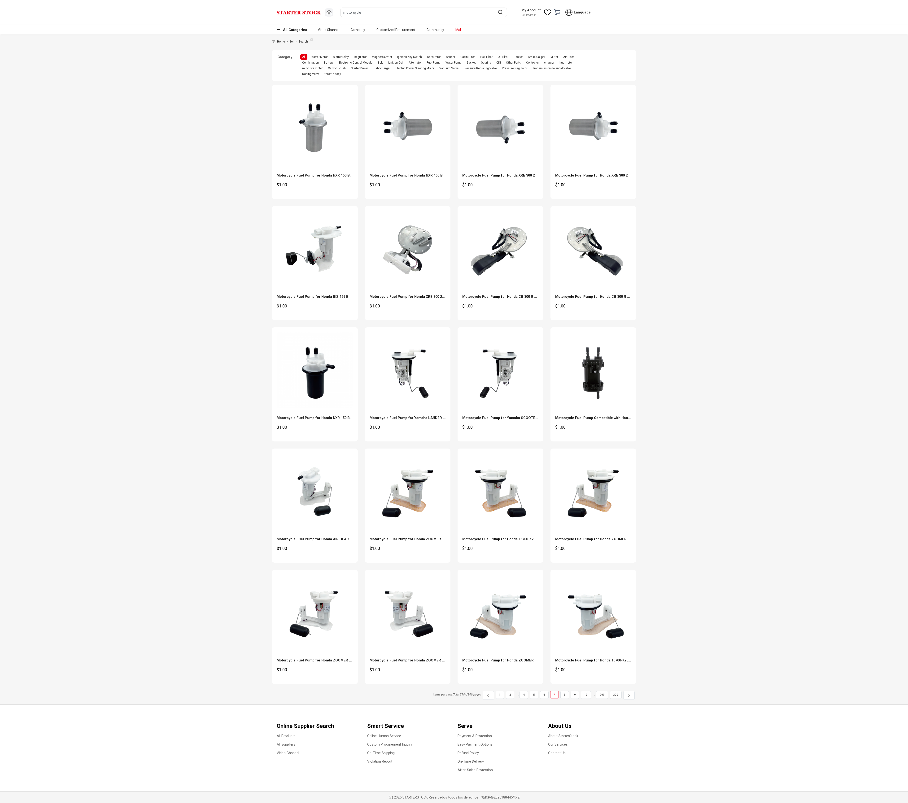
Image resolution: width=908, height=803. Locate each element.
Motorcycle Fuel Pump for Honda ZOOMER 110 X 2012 (321, 660)
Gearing (486, 62)
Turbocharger (381, 68)
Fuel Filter (486, 57)
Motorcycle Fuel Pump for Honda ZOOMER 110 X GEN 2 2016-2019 (610, 539)
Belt (380, 62)
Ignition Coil (395, 62)
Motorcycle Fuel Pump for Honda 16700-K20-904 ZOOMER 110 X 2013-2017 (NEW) (529, 539)
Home (281, 41)
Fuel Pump (433, 62)
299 (602, 694)
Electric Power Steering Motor (415, 68)
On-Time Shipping (381, 753)
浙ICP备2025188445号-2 (500, 797)
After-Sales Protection (475, 770)
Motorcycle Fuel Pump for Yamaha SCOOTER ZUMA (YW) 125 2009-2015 (522, 418)
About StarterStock (563, 736)
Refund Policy (468, 753)
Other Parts (513, 62)
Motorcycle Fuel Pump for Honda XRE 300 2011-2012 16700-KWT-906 (611, 175)
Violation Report (379, 761)
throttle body (333, 74)
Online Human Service (384, 736)
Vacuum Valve (448, 68)
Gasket (518, 57)
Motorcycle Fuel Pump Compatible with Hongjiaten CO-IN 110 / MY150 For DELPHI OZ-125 (629, 418)
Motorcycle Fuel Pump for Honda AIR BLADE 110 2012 (321, 539)
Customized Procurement (395, 30)
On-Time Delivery (471, 761)
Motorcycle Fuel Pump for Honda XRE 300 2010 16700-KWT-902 (514, 175)
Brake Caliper (536, 57)
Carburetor (434, 57)
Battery (328, 62)
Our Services (558, 744)
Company (358, 30)
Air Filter (568, 57)
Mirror (554, 57)
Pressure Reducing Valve (480, 68)
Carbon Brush (337, 68)
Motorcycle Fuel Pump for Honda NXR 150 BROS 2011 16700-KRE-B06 (334, 175)
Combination (310, 62)
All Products (286, 736)
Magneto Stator (382, 57)
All (304, 57)
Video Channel (328, 30)
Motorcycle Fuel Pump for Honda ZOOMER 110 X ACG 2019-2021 (423, 660)
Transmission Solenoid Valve (552, 68)
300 (615, 694)
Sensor (450, 57)
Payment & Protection (475, 736)
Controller (532, 62)
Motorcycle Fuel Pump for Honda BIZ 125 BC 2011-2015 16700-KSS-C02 (336, 296)
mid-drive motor (312, 68)
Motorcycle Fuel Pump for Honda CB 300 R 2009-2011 (506, 296)
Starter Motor (319, 57)
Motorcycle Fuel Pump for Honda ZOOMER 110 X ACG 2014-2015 (515, 660)
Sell (291, 41)
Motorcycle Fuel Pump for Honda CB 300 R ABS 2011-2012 (603, 296)
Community (435, 30)
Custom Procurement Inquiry (389, 744)
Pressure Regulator (514, 68)
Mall (458, 30)
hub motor (566, 62)
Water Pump (453, 62)
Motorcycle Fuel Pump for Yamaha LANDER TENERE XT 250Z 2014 (424, 418)
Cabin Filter (467, 57)
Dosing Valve (310, 74)
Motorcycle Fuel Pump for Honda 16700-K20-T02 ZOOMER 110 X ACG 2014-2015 (621, 660)
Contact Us (557, 753)
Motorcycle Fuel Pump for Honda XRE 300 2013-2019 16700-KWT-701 (426, 296)
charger (549, 62)
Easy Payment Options (475, 744)
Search (303, 41)
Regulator (360, 57)
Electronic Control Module (355, 62)
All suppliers (286, 744)
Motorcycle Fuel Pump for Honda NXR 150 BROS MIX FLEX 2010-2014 (334, 418)
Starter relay (341, 57)
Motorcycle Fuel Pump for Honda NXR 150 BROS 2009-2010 (418, 175)
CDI (498, 62)
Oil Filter (503, 57)
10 (586, 694)
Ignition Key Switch (409, 57)
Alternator (415, 62)
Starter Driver (359, 68)
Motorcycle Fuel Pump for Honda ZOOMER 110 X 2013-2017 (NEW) (424, 539)
